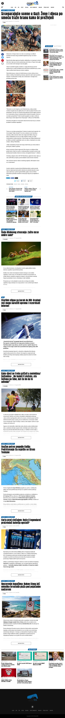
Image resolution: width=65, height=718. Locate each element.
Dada (4, 310)
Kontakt (52, 7)
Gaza (19, 184)
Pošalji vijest (46, 7)
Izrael (26, 184)
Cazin (12, 7)
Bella (4, 22)
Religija (26, 7)
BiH (18, 7)
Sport (22, 7)
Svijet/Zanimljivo (33, 7)
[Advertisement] (53, 35)
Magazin (40, 7)
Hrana (22, 184)
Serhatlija (5, 239)
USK (15, 7)
